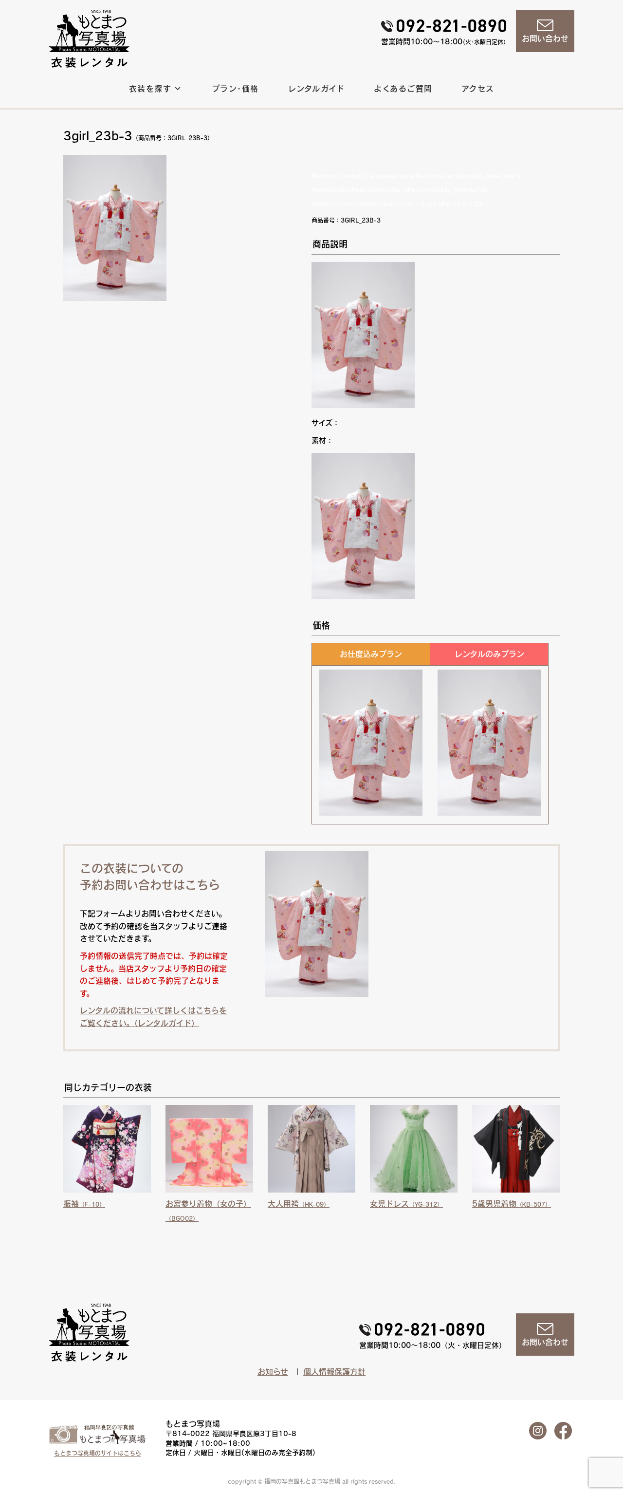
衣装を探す (150, 89)
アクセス (478, 89)
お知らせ (272, 1372)
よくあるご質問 (403, 89)
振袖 (84, 1204)
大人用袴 (299, 1204)
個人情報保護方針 (334, 1372)
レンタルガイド (316, 89)
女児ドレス (406, 1204)
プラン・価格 (235, 89)
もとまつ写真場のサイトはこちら (97, 1453)
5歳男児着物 (511, 1204)
